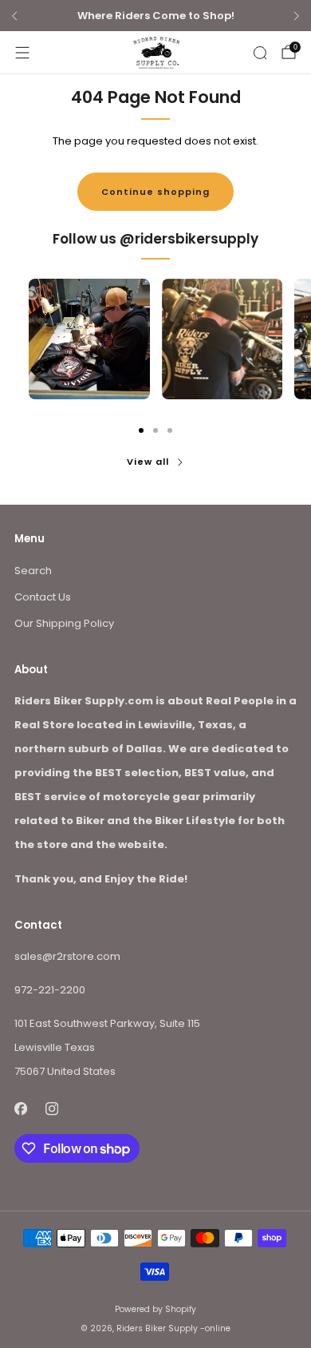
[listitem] (155, 16)
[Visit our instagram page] (51, 1108)
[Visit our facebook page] (20, 1108)
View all (148, 461)
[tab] (141, 430)
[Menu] (22, 53)
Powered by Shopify (155, 1309)
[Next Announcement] (296, 16)
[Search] (260, 53)
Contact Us (42, 597)
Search (33, 570)
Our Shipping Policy (64, 623)
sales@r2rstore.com (67, 956)
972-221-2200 (49, 989)
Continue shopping (155, 191)
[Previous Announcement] (14, 16)
